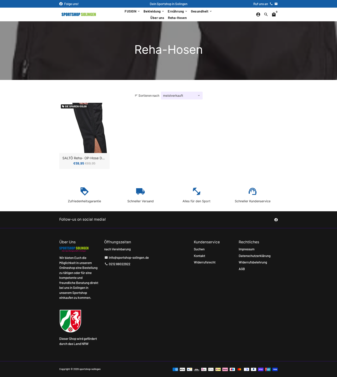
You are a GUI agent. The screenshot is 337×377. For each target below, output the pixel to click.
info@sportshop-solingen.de (127, 257)
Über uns (157, 18)
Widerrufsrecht (205, 262)
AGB (242, 269)
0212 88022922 (117, 264)
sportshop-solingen (90, 369)
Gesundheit (201, 11)
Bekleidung (154, 11)
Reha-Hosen (177, 18)
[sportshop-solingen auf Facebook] (61, 4)
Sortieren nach (147, 95)
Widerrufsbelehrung (253, 262)
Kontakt (199, 256)
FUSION (132, 11)
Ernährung (178, 11)
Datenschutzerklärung (254, 256)
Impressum (247, 249)
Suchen (199, 249)
